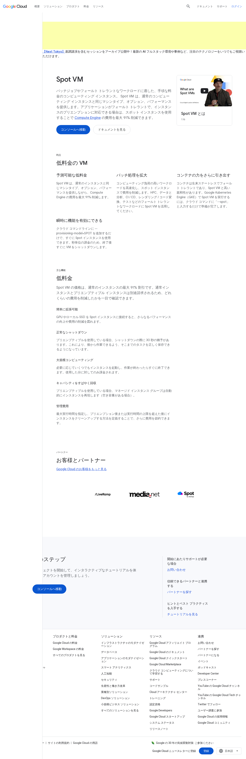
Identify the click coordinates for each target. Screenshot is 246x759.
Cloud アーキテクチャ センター (168, 692)
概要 (37, 6)
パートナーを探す (179, 592)
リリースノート (159, 728)
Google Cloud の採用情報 (213, 716)
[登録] (206, 751)
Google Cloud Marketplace (165, 664)
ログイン (236, 6)
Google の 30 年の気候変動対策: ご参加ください (185, 742)
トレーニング (158, 698)
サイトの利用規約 (58, 742)
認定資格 (155, 704)
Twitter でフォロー (209, 704)
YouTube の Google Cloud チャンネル (219, 687)
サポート (222, 6)
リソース (98, 6)
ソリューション (53, 6)
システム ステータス (162, 722)
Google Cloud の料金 (65, 642)
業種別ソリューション (114, 692)
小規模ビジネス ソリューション (120, 704)
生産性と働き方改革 (113, 685)
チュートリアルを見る (182, 614)
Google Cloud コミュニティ (214, 722)
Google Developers (161, 710)
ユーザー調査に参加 (210, 710)
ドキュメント (205, 6)
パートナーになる (208, 655)
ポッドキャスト (207, 667)
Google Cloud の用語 (85, 742)
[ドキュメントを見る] (111, 129)
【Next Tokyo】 (53, 52)
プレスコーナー (207, 679)
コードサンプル (159, 685)
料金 (86, 6)
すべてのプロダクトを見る (69, 655)
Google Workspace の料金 (68, 648)
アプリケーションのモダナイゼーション (122, 660)
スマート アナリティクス (116, 667)
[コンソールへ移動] (73, 129)
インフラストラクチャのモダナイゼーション (122, 644)
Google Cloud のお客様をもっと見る (81, 469)
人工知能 (106, 673)
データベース (109, 652)
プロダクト (73, 6)
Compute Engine (88, 118)
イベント (203, 661)
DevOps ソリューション (115, 698)
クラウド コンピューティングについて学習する (171, 672)
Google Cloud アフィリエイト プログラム (170, 644)
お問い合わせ (176, 570)
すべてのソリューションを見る (120, 710)
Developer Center (208, 673)
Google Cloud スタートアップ (167, 716)
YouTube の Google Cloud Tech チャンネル (219, 697)
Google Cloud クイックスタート (169, 658)
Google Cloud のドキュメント (167, 652)
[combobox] (229, 750)
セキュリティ (109, 679)
